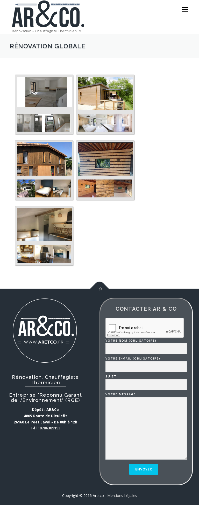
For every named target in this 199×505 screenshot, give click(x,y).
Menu (184, 9)
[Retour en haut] (99, 289)
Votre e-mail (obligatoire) (132, 358)
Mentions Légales (122, 495)
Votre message (120, 394)
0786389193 (50, 428)
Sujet (111, 376)
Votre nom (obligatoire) (131, 340)
